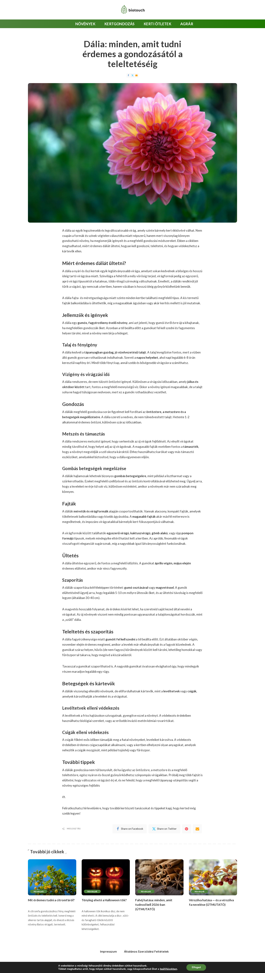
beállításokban (168, 969)
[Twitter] (132, 75)
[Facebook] (128, 75)
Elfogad (196, 967)
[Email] (136, 75)
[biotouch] (132, 10)
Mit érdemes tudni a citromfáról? (51, 900)
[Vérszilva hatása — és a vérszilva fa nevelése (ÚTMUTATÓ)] (213, 877)
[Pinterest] (186, 828)
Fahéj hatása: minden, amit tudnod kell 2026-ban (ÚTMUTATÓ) (153, 904)
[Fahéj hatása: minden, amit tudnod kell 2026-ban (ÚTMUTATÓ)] (159, 877)
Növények (39, 891)
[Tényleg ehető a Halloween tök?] (106, 877)
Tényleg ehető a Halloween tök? (104, 900)
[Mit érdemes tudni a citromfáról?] (52, 877)
